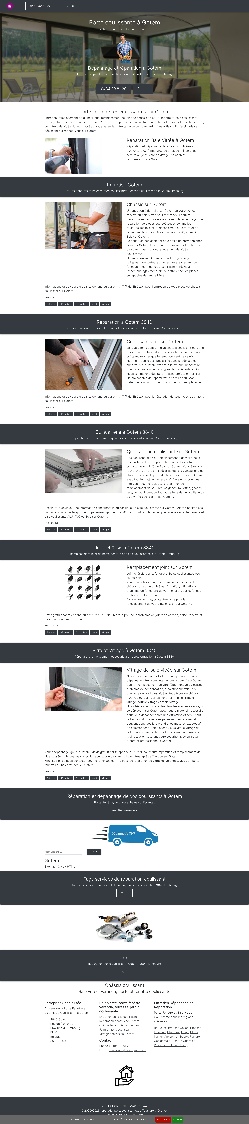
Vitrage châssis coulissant (116, 1034)
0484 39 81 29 (40, 5)
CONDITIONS (111, 1106)
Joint (94, 304)
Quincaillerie (81, 304)
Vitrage (105, 304)
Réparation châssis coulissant (119, 1021)
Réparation (66, 304)
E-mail (71, 5)
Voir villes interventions (124, 810)
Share (143, 1106)
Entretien (51, 304)
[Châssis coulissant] (9, 6)
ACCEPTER (177, 1120)
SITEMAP (129, 1106)
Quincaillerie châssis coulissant (120, 1025)
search (94, 852)
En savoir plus (163, 1120)
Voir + (124, 893)
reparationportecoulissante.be (120, 1110)
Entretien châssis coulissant (118, 1016)
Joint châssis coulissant (115, 1029)
